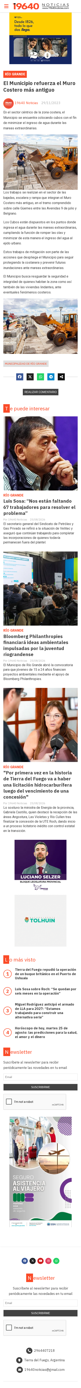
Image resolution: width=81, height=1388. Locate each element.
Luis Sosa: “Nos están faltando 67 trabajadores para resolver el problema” (39, 507)
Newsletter (18, 1051)
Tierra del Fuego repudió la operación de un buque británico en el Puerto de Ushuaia (45, 973)
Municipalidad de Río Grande (26, 363)
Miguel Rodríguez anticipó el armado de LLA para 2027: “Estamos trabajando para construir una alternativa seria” (44, 1010)
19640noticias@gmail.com (45, 1370)
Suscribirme (40, 1087)
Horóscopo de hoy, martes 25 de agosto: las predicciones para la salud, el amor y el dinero (46, 1032)
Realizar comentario (41, 392)
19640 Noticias (26, 103)
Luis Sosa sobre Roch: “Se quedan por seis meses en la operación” (45, 991)
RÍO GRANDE (15, 74)
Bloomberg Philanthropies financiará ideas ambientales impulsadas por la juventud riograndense (35, 645)
